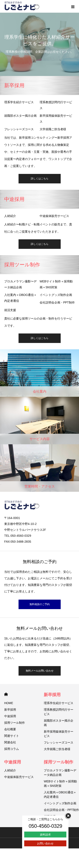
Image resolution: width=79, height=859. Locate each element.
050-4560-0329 (45, 826)
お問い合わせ (45, 843)
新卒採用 (10, 709)
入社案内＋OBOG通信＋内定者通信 (20, 297)
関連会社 (10, 742)
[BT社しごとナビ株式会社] (22, 6)
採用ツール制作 (14, 722)
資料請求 (45, 834)
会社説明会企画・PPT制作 (57, 302)
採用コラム (11, 749)
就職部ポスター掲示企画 (20, 115)
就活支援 (10, 310)
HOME (6, 694)
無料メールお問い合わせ (40, 670)
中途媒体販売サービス (54, 216)
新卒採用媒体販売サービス (56, 118)
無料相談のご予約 (39, 604)
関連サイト (11, 735)
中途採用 (10, 716)
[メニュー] (72, 6)
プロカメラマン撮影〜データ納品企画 (20, 284)
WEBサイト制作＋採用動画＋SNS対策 (56, 284)
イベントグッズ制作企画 (56, 295)
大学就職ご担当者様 (53, 129)
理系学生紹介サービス (19, 102)
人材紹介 (10, 216)
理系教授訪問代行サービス (56, 105)
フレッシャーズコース (19, 129)
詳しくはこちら (39, 178)
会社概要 (10, 729)
